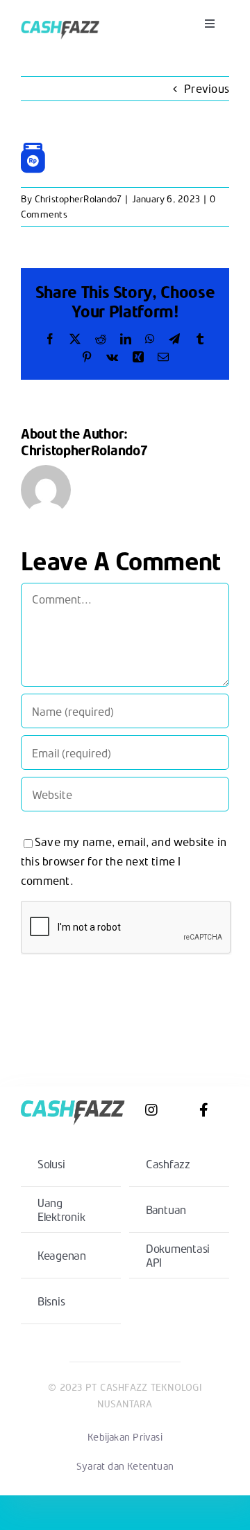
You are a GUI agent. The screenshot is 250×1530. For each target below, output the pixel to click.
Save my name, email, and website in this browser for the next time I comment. (123, 860)
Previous (206, 88)
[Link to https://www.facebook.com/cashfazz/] (203, 1110)
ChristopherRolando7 (78, 199)
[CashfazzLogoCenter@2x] (60, 19)
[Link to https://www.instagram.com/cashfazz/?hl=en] (151, 1110)
